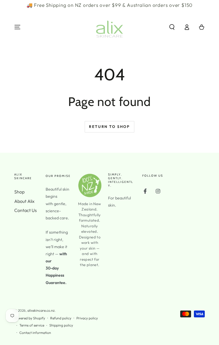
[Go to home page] (109, 27)
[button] (172, 27)
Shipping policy (61, 325)
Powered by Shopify (29, 318)
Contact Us (25, 210)
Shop (19, 192)
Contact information (35, 332)
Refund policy (60, 318)
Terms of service (31, 325)
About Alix (24, 201)
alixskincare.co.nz (40, 310)
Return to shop (109, 126)
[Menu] (17, 27)
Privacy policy (87, 318)
